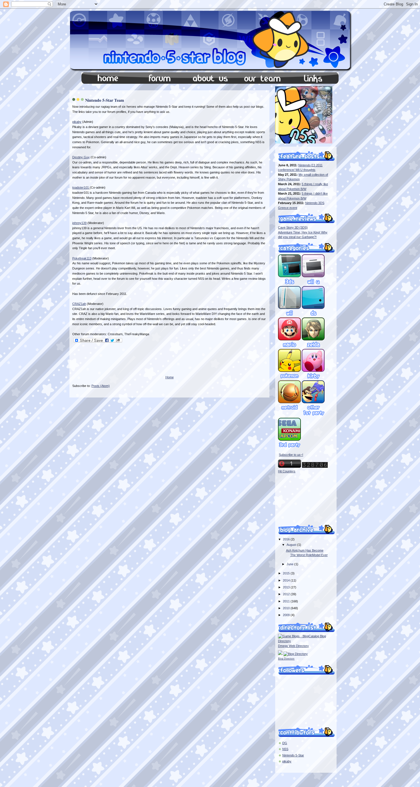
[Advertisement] (139, 363)
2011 (287, 601)
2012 (287, 594)
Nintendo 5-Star (293, 755)
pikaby (76, 121)
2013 (287, 587)
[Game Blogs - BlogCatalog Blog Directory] (303, 641)
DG (284, 743)
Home (169, 377)
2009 (287, 615)
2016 (287, 539)
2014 (287, 580)
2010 (287, 608)
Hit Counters (286, 471)
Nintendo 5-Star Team (104, 100)
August (292, 544)
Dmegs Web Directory (293, 646)
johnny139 (79, 223)
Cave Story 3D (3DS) (293, 227)
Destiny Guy (81, 157)
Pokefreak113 (81, 258)
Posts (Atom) (100, 385)
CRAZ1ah (79, 303)
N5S (285, 749)
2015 (287, 573)
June (290, 564)
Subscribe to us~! (291, 454)
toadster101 (81, 187)
